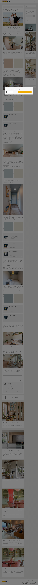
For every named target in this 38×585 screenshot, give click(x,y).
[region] (19, 90)
